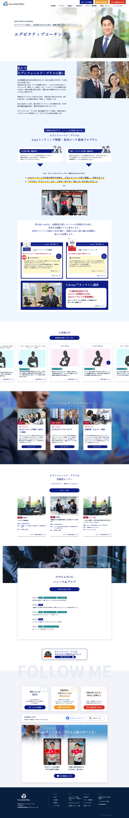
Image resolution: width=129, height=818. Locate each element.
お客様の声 (86, 797)
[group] (32, 363)
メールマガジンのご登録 (104, 801)
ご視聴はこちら (98, 306)
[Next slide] (108, 363)
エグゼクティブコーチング (74, 803)
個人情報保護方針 (102, 804)
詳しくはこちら (31, 446)
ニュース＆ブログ (117, 6)
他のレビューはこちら (97, 271)
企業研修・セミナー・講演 (74, 805)
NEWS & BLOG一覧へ (64, 589)
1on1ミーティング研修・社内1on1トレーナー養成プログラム (75, 798)
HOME (55, 797)
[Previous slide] (21, 363)
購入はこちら (55, 275)
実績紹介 (70, 6)
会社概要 (56, 800)
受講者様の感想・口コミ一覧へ (64, 338)
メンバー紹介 (56, 805)
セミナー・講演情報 (91, 6)
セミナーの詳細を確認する (36, 534)
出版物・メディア (104, 6)
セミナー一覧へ (64, 490)
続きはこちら (54, 271)
